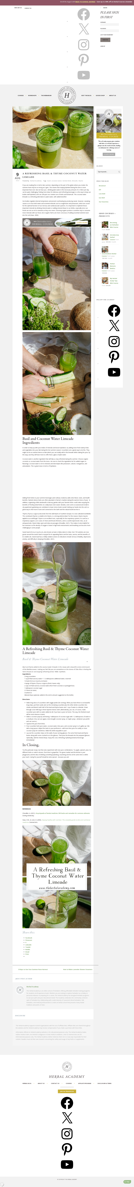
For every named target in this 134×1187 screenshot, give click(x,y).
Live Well (102, 194)
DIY (100, 190)
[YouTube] (114, 379)
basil (49, 181)
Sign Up (103, 46)
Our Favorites (103, 202)
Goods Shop (100, 95)
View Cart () (18, 7)
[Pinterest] (114, 364)
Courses (21, 95)
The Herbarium (46, 95)
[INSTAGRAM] (83, 51)
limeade (75, 181)
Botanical (102, 186)
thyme (80, 181)
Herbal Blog (26, 1083)
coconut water (56, 181)
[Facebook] (114, 317)
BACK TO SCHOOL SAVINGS (85, 2)
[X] (83, 36)
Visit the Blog (86, 95)
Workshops (32, 95)
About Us (112, 95)
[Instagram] (114, 348)
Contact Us (28, 8)
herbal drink (67, 181)
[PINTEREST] (83, 67)
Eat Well (102, 198)
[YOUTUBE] (83, 82)
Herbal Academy (36, 181)
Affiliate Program (84, 1083)
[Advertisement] (56, 483)
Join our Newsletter (67, 1091)
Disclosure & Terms (104, 1083)
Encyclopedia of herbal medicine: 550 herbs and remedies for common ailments (63, 813)
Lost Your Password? (106, 35)
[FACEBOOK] (83, 21)
